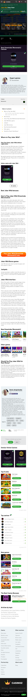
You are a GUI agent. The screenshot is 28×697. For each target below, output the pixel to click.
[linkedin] (10, 393)
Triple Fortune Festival (16, 554)
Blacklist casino (4, 635)
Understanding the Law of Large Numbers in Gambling (13, 610)
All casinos (13, 185)
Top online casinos (5, 648)
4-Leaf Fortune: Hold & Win (17, 502)
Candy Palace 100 (15, 568)
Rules (2, 650)
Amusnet (13, 556)
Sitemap (17, 657)
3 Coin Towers (15, 474)
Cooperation (3, 665)
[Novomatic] (24, 102)
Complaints (17, 644)
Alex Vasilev (10, 430)
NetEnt (24, 355)
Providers (3, 656)
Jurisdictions (18, 651)
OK (23, 694)
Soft (16, 648)
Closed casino (4, 637)
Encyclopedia (4, 659)
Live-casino (17, 642)
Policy (2, 669)
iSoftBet (13, 357)
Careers (2, 672)
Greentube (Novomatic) (5, 340)
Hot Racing (14, 561)
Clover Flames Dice (16, 488)
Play (14, 66)
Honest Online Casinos (6, 645)
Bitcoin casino (18, 637)
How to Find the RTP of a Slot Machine (9, 614)
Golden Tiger (14, 576)
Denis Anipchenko (15, 80)
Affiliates (3, 674)
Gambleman (14, 481)
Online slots (3, 643)
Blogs (16, 665)
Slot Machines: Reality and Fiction (8, 612)
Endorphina (14, 475)
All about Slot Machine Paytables (8, 618)
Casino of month (18, 633)
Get (19, 601)
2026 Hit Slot (14, 495)
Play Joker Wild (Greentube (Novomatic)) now (13, 254)
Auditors (17, 655)
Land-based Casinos (19, 646)
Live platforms (18, 659)
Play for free (6, 336)
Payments (17, 635)
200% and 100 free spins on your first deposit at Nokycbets (18, 596)
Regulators (17, 653)
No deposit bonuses (5, 652)
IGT (1, 357)
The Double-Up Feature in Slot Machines (10, 616)
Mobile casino (18, 640)
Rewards (3, 654)
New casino (3, 633)
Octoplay (13, 504)
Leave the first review (14, 11)
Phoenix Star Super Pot (16, 583)
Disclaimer (3, 667)
